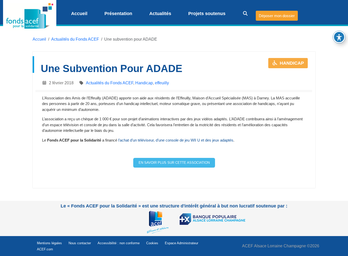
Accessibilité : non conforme (119, 243)
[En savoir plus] (159, 221)
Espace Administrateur (181, 243)
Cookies (152, 243)
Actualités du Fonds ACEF (75, 39)
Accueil (78, 13)
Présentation (117, 13)
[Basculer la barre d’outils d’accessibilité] (339, 37)
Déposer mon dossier (277, 16)
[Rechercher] (242, 13)
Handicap (144, 83)
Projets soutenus (206, 13)
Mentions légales (49, 243)
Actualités (159, 13)
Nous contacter (80, 243)
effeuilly (162, 83)
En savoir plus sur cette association (174, 163)
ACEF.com (45, 249)
